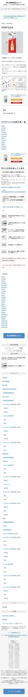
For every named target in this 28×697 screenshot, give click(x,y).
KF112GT (4, 136)
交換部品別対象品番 (8, 392)
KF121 (3, 295)
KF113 (3, 138)
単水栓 (5, 526)
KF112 (3, 130)
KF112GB (4, 134)
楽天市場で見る (16, 102)
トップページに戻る (14, 691)
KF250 (3, 300)
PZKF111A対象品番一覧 (9, 113)
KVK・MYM (5, 396)
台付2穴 (6, 408)
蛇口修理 (4, 607)
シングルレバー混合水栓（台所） (12, 427)
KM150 (3, 312)
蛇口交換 (4, 385)
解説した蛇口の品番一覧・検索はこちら (13, 206)
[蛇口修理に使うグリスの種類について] (13, 368)
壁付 (5, 423)
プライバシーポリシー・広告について (12, 623)
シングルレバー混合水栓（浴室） (12, 537)
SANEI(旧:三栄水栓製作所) (9, 389)
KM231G (3, 316)
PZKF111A (4, 320)
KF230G (3, 297)
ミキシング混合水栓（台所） (11, 533)
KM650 (3, 318)
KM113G (3, 149)
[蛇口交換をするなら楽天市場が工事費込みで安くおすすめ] (14, 360)
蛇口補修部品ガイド (14, 3)
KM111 (3, 142)
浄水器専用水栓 (7, 529)
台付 (5, 419)
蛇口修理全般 (5, 381)
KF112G (3, 132)
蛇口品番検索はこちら (14, 335)
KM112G (3, 146)
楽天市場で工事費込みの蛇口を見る (11, 187)
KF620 (3, 302)
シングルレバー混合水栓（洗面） (12, 404)
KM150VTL (4, 314)
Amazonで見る (16, 99)
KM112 (3, 144)
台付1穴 (6, 412)
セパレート (7, 484)
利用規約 (4, 619)
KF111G (3, 128)
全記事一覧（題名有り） (8, 615)
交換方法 (5, 461)
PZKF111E (4, 323)
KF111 (3, 126)
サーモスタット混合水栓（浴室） (12, 442)
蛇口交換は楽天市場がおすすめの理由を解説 (13, 191)
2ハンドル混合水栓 (8, 564)
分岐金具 (4, 377)
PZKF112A (4, 325)
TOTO (4, 518)
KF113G (3, 140)
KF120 (3, 293)
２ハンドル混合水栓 (8, 415)
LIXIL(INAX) (5, 453)
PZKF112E (4, 327)
